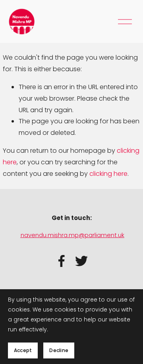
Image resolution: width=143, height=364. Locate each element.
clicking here (108, 173)
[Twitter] (81, 261)
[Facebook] (61, 261)
